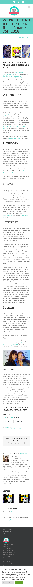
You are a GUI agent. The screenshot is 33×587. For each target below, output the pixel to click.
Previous (21, 37)
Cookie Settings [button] (8, 582)
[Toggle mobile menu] (29, 7)
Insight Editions (8, 115)
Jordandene (8, 215)
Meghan (6, 427)
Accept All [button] (19, 582)
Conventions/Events (12, 429)
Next (27, 37)
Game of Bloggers (15, 138)
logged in (14, 512)
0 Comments (22, 429)
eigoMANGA (13, 345)
